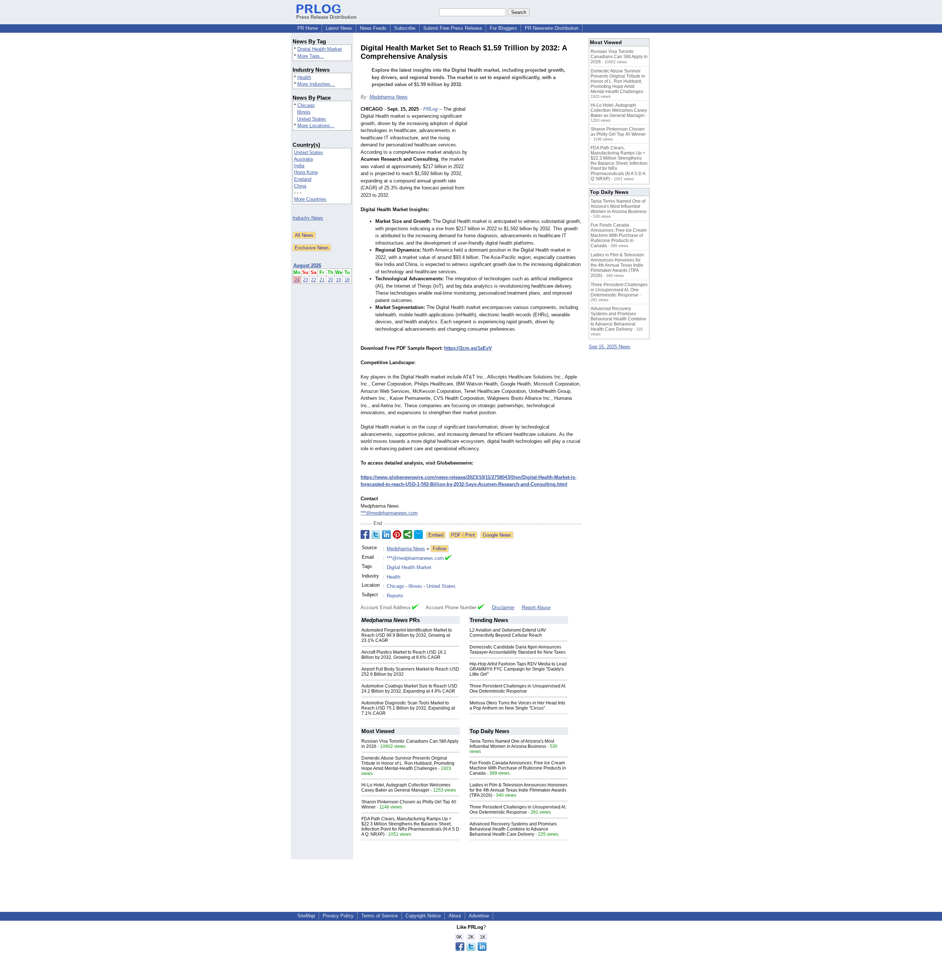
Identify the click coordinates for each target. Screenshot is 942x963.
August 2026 (307, 265)
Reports (395, 595)
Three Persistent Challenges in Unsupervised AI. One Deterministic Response (518, 688)
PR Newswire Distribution (551, 28)
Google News (497, 535)
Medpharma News (388, 97)
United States (311, 119)
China (300, 186)
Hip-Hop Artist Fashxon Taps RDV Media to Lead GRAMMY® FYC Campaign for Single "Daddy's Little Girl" (518, 669)
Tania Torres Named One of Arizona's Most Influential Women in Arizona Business (512, 744)
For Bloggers (503, 28)
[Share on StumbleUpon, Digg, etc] (407, 534)
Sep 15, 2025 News (609, 346)
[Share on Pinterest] (397, 534)
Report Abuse (536, 607)
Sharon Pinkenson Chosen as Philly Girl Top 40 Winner (618, 132)
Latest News (339, 28)
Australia (303, 159)
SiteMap (306, 915)
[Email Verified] (448, 558)
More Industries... (316, 84)
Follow (439, 548)
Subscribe (404, 28)
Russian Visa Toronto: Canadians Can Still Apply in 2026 (619, 56)
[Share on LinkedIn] (386, 534)
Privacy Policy (338, 915)
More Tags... (310, 56)
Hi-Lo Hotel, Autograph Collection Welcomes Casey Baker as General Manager (405, 787)
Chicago (306, 105)
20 (330, 279)
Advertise (479, 915)
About (455, 915)
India (299, 165)
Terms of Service (379, 915)
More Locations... (315, 125)
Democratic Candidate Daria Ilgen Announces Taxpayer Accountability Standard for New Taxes (518, 649)
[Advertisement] (526, 160)
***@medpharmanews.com (389, 513)
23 (305, 279)
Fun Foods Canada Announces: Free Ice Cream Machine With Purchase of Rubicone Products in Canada (518, 768)
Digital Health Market (319, 49)
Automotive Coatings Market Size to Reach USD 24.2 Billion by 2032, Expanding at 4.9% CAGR (409, 688)
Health (304, 77)
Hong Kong (306, 172)
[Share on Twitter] (375, 534)
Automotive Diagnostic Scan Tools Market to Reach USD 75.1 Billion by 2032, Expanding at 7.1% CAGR (408, 708)
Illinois (304, 112)
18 (347, 279)
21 (322, 279)
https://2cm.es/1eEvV (468, 348)
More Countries (310, 199)
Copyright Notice (423, 915)
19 (338, 279)
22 (313, 279)
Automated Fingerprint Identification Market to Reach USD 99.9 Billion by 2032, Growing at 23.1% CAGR (406, 635)
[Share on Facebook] (365, 534)
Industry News (308, 218)
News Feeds (373, 28)
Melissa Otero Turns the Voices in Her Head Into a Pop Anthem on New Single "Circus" (517, 705)
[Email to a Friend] (418, 534)
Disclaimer (503, 607)
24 (297, 279)
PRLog (430, 109)
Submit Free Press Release (452, 28)
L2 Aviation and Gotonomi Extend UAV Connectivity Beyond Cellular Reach (508, 633)
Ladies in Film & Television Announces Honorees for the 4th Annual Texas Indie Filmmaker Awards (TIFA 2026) (518, 790)
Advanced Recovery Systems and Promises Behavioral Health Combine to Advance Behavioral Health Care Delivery (513, 829)
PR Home (307, 28)
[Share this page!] (471, 949)
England (302, 179)
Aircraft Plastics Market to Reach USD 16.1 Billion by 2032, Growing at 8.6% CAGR (403, 655)
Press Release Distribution (326, 17)
